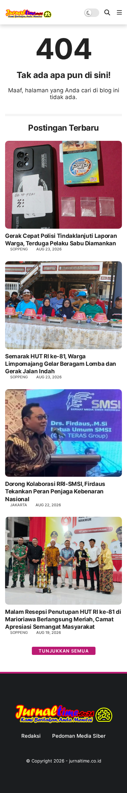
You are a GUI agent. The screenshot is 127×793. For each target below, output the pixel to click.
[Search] (107, 13)
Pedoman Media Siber (79, 736)
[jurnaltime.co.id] (28, 16)
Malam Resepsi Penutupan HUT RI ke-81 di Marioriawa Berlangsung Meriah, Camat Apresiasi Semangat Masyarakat (63, 619)
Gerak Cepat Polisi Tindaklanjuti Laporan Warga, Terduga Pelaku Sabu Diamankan (61, 239)
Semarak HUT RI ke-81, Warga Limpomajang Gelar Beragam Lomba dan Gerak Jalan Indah (60, 364)
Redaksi (31, 736)
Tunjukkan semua (64, 651)
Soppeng (19, 249)
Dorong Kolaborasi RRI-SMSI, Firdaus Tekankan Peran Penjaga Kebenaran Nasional (55, 491)
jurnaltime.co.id (85, 760)
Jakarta (18, 505)
